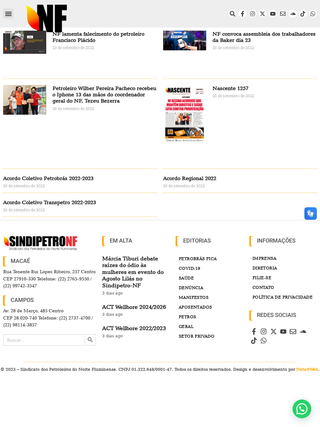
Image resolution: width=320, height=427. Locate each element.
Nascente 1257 (230, 88)
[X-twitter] (263, 14)
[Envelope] (283, 14)
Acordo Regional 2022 (189, 178)
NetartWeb (307, 369)
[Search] (232, 14)
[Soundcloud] (293, 14)
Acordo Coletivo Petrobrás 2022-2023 (48, 178)
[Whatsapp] (313, 14)
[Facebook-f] (242, 14)
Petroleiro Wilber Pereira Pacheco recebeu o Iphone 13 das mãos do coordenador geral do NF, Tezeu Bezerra (104, 94)
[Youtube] (273, 14)
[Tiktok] (303, 14)
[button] (8, 13)
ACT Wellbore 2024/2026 (134, 307)
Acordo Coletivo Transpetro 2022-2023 (49, 202)
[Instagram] (253, 14)
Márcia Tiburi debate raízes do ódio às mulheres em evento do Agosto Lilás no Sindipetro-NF (133, 272)
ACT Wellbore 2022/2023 (134, 328)
